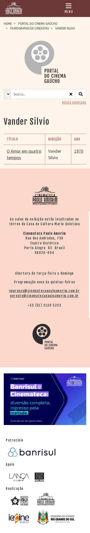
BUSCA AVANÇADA (74, 103)
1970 (78, 151)
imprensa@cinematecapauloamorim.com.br (44, 291)
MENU (68, 12)
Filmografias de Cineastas (29, 28)
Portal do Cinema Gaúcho (38, 23)
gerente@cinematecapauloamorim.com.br (44, 296)
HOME (8, 23)
